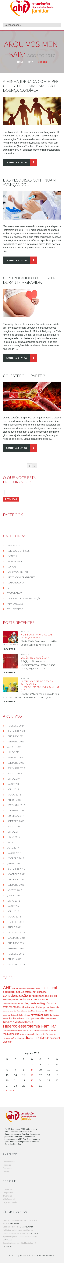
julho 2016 (13, 895)
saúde (13, 1038)
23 (32, 1080)
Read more (9, 648)
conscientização (15, 995)
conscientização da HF (43, 995)
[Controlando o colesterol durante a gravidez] (32, 303)
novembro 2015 (16, 937)
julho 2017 (13, 831)
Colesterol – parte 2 (24, 375)
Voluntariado (15, 609)
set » (11, 1090)
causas (36, 988)
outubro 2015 (15, 943)
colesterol (49, 988)
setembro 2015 (15, 948)
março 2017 (14, 852)
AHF (7, 987)
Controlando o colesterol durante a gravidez (31, 280)
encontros (49, 1011)
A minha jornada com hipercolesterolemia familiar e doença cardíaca (31, 86)
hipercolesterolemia (18, 1022)
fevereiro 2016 (15, 921)
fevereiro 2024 (15, 725)
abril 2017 (13, 847)
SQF (9, 587)
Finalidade (7, 1168)
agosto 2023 (14, 746)
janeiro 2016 (14, 927)
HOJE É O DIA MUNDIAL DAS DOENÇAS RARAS (36, 636)
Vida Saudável (15, 603)
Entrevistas (14, 545)
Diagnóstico (8, 1193)
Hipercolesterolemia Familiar (29, 1026)
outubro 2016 (15, 879)
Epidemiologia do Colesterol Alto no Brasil (20, 1237)
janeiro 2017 (14, 863)
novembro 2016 (16, 874)
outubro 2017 (15, 815)
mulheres (23, 1034)
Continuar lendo (16, 162)
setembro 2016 (15, 884)
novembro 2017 (16, 810)
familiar (48, 1014)
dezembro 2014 (16, 964)
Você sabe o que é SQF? (35, 657)
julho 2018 (13, 778)
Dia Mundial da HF (27, 1007)
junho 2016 (13, 900)
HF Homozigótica (49, 1019)
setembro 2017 (15, 821)
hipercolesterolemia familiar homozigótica (17, 1030)
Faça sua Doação (10, 1202)
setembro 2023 (15, 741)
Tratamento (7, 1196)
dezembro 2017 (16, 805)
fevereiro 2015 (15, 953)
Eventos (12, 556)
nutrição (44, 1034)
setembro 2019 (15, 762)
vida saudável (52, 1038)
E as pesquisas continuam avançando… (29, 182)
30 (32, 1086)
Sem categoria (15, 582)
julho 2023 (13, 752)
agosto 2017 (14, 826)
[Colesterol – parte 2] (32, 396)
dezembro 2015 (16, 932)
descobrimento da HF (13, 1003)
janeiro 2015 (14, 959)
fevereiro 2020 (15, 757)
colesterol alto (12, 991)
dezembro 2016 (16, 868)
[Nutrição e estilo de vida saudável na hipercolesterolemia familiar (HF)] (10, 684)
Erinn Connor (26, 1015)
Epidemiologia (16, 1015)
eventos (37, 1014)
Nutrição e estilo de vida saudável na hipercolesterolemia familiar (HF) (40, 686)
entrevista (6, 1015)
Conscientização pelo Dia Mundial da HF (19, 1243)
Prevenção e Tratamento (21, 577)
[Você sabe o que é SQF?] (10, 661)
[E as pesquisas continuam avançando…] (32, 205)
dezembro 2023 (16, 730)
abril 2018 (13, 789)
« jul (5, 1090)
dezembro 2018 (16, 768)
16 (32, 1075)
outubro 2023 (15, 736)
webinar (7, 1041)
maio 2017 (13, 842)
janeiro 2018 (14, 799)
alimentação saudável (22, 988)
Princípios (7, 1165)
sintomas (21, 1038)
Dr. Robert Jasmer (21, 1011)
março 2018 (14, 794)
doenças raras (8, 1011)
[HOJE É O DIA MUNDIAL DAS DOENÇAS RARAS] (10, 638)
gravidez (35, 1018)
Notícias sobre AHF (18, 571)
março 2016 (14, 916)
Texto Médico (14, 593)
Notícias (12, 566)
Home (20, 62)
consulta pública (10, 1000)
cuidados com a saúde (33, 999)
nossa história (33, 1034)
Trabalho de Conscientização (24, 598)
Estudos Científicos (18, 550)
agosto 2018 (14, 773)
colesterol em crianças (34, 992)
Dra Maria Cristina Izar (36, 1011)
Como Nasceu (9, 1162)
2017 (30, 62)
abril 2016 (13, 911)
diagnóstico (31, 1003)
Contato (6, 1171)
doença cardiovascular (49, 1007)
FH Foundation (17, 1018)
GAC (28, 1018)
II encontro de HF (49, 1030)
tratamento (35, 1038)
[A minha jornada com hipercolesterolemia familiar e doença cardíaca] (32, 111)
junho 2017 (13, 837)
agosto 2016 (14, 890)
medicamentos (11, 1034)
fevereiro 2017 (15, 858)
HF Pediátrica (14, 561)
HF (41, 1018)
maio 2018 (13, 784)
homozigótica (38, 1030)
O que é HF (7, 1189)
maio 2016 (13, 906)
